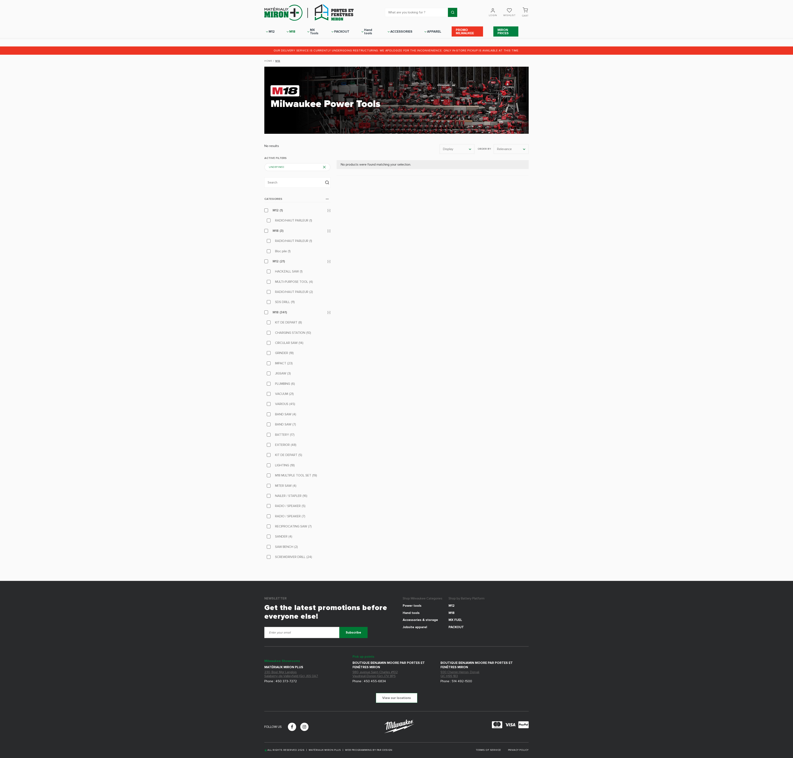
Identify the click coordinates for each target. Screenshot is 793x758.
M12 (272, 31)
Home (268, 61)
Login (493, 15)
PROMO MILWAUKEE (465, 31)
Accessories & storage (420, 620)
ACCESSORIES (401, 31)
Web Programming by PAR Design (368, 750)
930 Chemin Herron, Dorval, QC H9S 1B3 (460, 674)
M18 (292, 31)
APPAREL (434, 31)
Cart (525, 15)
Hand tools (368, 31)
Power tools (412, 606)
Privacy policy (518, 750)
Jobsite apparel (415, 627)
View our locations (396, 698)
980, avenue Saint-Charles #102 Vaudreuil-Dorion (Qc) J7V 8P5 (375, 674)
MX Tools (314, 31)
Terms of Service (489, 750)
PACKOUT (341, 31)
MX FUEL (455, 620)
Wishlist (509, 15)
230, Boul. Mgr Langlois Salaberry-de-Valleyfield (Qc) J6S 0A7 (291, 674)
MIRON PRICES (503, 31)
